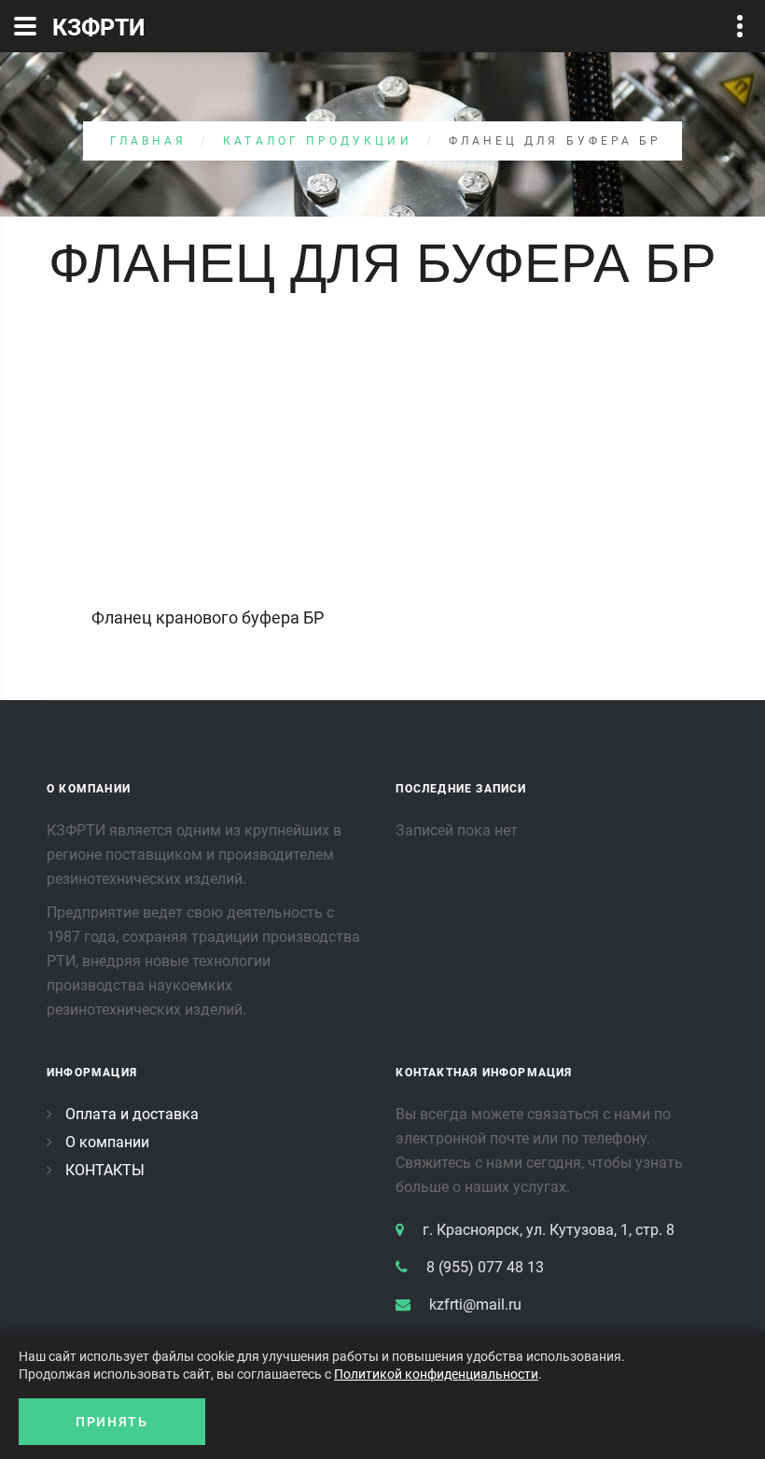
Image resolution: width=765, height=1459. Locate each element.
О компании (107, 1142)
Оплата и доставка (132, 1114)
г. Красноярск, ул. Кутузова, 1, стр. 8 (549, 1230)
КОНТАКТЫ (105, 1170)
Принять (112, 1421)
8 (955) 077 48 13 (485, 1267)
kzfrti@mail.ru (475, 1304)
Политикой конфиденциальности (436, 1374)
